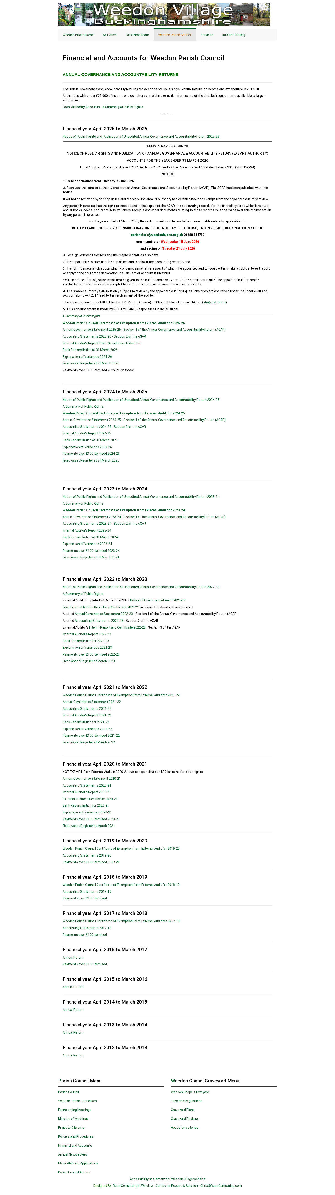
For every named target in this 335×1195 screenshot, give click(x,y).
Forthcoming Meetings (74, 1110)
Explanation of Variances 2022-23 (87, 647)
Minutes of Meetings (73, 1118)
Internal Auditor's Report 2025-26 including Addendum (102, 343)
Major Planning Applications (78, 1163)
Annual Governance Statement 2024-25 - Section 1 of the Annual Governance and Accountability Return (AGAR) (144, 420)
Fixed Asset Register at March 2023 (89, 661)
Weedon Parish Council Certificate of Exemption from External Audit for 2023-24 (124, 510)
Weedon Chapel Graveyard (190, 1092)
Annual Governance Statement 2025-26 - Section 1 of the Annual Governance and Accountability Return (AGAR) (144, 329)
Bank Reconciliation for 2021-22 (86, 722)
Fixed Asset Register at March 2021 (89, 826)
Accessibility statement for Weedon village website (167, 1179)
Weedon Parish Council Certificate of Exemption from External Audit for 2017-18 (121, 921)
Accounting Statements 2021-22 (87, 708)
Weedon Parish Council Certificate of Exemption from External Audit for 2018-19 (121, 885)
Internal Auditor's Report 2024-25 (87, 433)
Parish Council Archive (74, 1172)
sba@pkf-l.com (214, 302)
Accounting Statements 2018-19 (87, 891)
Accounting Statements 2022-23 (99, 620)
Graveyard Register (185, 1118)
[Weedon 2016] (167, 14)
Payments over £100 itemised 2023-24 (91, 550)
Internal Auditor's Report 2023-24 (87, 530)
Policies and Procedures (75, 1136)
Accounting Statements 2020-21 (87, 785)
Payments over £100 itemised (85, 898)
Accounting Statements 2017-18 (87, 928)
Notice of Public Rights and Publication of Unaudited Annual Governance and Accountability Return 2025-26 (141, 136)
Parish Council (68, 1092)
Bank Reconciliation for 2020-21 (86, 805)
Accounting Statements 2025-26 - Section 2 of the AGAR (104, 336)
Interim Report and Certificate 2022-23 (117, 627)
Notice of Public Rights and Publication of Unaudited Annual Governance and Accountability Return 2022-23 (141, 587)
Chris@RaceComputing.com (221, 1185)
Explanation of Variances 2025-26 (87, 357)
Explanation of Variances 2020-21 (87, 812)
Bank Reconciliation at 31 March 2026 (90, 350)
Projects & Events (71, 1127)
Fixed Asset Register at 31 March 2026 (91, 363)
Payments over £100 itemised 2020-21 (91, 819)
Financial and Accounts (75, 1145)
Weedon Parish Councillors (77, 1101)
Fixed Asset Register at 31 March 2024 (91, 557)
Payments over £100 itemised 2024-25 (91, 453)
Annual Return (73, 957)
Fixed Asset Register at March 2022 (89, 742)
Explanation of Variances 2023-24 (87, 544)
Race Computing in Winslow (133, 1185)
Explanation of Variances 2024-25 (87, 447)
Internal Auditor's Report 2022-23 (87, 634)
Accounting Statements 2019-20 (87, 855)
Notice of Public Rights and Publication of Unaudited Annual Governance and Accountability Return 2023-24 (141, 496)
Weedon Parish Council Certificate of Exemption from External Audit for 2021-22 (121, 695)
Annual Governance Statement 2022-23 (104, 614)
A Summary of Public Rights (81, 316)
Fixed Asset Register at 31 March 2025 (91, 460)
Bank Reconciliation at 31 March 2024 (90, 537)
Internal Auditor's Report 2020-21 (87, 792)
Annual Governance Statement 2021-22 (92, 702)
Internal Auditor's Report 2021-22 (87, 715)
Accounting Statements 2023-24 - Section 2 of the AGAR (104, 523)
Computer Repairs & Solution (177, 1185)
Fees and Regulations (186, 1101)
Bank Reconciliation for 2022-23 (86, 641)
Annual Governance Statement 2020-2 (91, 778)
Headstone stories (184, 1127)
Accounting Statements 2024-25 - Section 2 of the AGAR (104, 426)
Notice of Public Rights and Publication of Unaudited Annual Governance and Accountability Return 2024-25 (141, 400)
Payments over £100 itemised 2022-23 (91, 654)
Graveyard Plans (183, 1110)
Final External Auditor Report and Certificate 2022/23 (101, 607)
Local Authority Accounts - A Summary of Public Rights (103, 107)
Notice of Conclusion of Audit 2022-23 (158, 600)
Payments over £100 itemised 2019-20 (91, 862)
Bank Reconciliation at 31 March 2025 (90, 440)
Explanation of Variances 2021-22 (88, 729)
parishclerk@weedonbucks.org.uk (157, 235)
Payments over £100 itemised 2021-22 (91, 735)
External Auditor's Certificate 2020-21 (90, 799)
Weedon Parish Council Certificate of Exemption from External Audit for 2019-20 (121, 848)
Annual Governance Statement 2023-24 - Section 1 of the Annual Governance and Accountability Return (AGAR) (144, 517)
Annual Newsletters (72, 1154)
